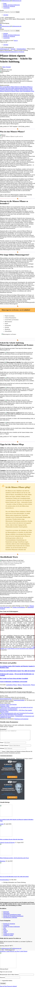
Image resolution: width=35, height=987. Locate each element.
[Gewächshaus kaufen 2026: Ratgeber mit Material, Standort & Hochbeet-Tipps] (6, 816)
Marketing (2, 861)
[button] (12, 914)
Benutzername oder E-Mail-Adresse (9, 974)
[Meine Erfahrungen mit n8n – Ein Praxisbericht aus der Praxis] (6, 854)
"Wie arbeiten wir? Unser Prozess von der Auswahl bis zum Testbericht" (17, 647)
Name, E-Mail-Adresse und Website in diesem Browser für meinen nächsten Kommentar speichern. (16, 752)
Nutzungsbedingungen (6, 698)
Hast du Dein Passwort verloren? (8, 986)
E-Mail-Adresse (4, 745)
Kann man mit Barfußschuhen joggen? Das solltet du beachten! (17, 670)
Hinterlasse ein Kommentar (21, 719)
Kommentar (3, 729)
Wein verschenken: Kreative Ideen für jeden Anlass (11, 839)
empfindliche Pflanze (11, 684)
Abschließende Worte (28, 91)
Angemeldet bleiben (7, 980)
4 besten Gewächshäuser (18, 607)
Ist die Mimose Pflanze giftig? (15, 91)
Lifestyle (2, 842)
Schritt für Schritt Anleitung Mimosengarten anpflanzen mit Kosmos (16, 89)
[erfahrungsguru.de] (10, 0)
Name (2, 742)
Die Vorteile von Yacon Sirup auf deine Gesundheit (14, 678)
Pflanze (33, 684)
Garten (11, 51)
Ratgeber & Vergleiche (18, 51)
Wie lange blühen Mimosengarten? (15, 88)
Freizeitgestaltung (4, 51)
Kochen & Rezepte (10, 842)
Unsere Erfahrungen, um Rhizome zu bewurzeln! (13, 681)
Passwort (2, 977)
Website (2, 748)
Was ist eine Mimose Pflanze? (7, 86)
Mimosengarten (26, 684)
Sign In (16, 40)
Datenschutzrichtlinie (19, 700)
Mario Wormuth (6, 67)
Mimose (20, 684)
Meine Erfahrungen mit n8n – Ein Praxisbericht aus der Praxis (14, 858)
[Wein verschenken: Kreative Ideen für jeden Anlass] (6, 836)
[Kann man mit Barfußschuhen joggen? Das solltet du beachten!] (6, 873)
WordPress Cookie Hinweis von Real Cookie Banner (13, 951)
